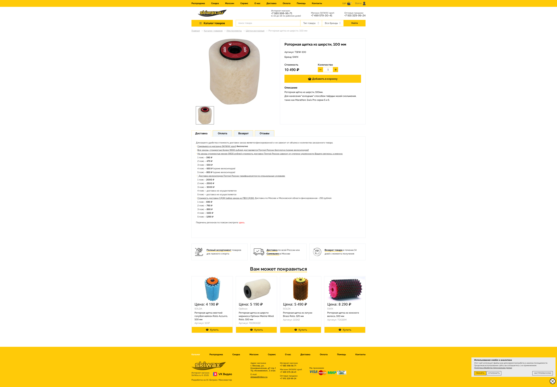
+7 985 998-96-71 (281, 13)
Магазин (229, 3)
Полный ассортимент (219, 250)
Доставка (271, 3)
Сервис (244, 3)
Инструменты (234, 30)
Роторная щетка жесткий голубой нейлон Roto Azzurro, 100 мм (211, 316)
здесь (241, 222)
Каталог (195, 354)
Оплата (287, 3)
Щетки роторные (255, 30)
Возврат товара (333, 250)
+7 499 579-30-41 (321, 15)
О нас (257, 3)
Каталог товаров (213, 30)
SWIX (295, 57)
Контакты (317, 3)
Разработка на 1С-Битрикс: (211, 380)
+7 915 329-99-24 (355, 15)
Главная (195, 30)
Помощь (301, 3)
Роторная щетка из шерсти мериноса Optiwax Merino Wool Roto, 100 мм (256, 316)
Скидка (215, 3)
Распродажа (198, 3)
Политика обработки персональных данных (493, 368)
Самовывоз (273, 253)
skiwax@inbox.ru (259, 377)
